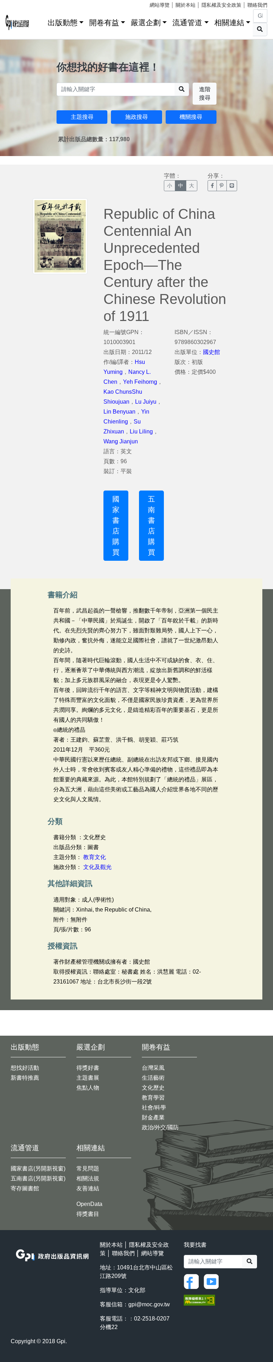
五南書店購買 (151, 525)
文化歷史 (153, 1088)
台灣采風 (153, 1068)
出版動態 (62, 22)
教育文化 (94, 857)
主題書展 (87, 1078)
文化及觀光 (97, 867)
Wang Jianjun (120, 441)
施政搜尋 (136, 117)
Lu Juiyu (145, 402)
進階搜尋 (204, 93)
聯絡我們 (257, 5)
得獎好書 (87, 1068)
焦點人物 (87, 1088)
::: (40, 21)
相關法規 (87, 1178)
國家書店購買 (115, 525)
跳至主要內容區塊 (20, 3)
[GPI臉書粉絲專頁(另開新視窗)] (193, 1281)
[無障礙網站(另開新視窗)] (199, 1299)
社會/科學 (154, 1107)
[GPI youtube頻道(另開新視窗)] (213, 1281)
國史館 (211, 352)
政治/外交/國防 (160, 1127)
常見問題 (87, 1169)
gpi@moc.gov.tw (149, 1304)
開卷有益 (104, 22)
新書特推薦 (25, 1078)
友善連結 (87, 1188)
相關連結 (229, 22)
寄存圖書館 (25, 1188)
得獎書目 (87, 1214)
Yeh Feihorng (140, 382)
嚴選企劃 (146, 22)
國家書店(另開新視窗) (38, 1169)
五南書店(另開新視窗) (38, 1178)
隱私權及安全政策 (221, 5)
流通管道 (187, 22)
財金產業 (153, 1117)
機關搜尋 (191, 117)
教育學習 (153, 1098)
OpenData (89, 1204)
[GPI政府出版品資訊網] (17, 22)
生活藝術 (153, 1078)
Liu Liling (141, 431)
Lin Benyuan (119, 412)
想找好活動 (25, 1068)
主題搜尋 (82, 117)
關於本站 (186, 5)
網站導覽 (160, 5)
